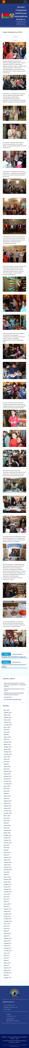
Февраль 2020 (7, 879)
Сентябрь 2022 (8, 813)
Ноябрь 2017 (7, 945)
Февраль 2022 (7, 830)
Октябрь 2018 (7, 918)
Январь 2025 (7, 744)
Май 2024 (6, 764)
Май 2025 (6, 734)
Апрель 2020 (7, 877)
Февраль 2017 (7, 967)
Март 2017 (6, 965)
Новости (15, 40)
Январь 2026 (7, 715)
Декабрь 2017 (7, 943)
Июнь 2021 (7, 847)
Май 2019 (6, 901)
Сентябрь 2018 (8, 921)
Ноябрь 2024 (7, 749)
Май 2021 (6, 850)
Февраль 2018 (7, 938)
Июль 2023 (7, 788)
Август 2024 (7, 756)
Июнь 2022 (7, 820)
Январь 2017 (7, 970)
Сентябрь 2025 (8, 724)
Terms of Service (14, 1046)
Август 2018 (7, 923)
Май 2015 (6, 975)
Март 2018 (6, 936)
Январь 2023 (7, 803)
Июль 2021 (7, 845)
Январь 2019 (7, 911)
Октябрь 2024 (7, 751)
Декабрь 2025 (7, 717)
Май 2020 (6, 874)
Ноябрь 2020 (7, 864)
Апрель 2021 (7, 852)
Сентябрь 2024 (8, 754)
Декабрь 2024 (7, 747)
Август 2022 (7, 815)
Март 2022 (6, 828)
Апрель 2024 (7, 766)
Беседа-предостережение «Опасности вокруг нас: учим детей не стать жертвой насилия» (15, 684)
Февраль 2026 (7, 712)
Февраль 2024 (7, 771)
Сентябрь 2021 (8, 842)
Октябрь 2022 (7, 810)
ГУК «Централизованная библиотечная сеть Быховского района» (14, 1041)
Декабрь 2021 (7, 835)
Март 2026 (6, 710)
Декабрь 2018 (7, 913)
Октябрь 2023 (7, 781)
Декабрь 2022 (7, 805)
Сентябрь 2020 (8, 869)
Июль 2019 (7, 896)
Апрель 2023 (7, 796)
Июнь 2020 (7, 872)
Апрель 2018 (7, 933)
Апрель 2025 (7, 737)
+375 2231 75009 (10, 1018)
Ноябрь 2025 (7, 720)
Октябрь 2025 (7, 722)
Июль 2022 (7, 818)
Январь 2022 (7, 832)
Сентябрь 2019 (8, 891)
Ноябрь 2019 (7, 886)
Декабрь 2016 (7, 972)
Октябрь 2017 (7, 948)
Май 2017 (6, 960)
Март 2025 (6, 739)
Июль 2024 (7, 759)
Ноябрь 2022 (7, 808)
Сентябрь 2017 (8, 950)
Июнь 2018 (7, 928)
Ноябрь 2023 (7, 778)
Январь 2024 (7, 774)
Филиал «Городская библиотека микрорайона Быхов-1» (21, 13)
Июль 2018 (7, 926)
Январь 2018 (7, 940)
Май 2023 (6, 793)
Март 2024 (6, 769)
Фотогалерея (15, 541)
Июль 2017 (7, 955)
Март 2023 (6, 798)
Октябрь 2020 (7, 867)
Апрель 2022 (7, 825)
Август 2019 (7, 894)
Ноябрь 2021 (7, 837)
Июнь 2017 (7, 958)
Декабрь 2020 (7, 862)
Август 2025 (7, 727)
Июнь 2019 (7, 899)
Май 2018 (6, 931)
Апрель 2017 (7, 963)
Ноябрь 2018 (7, 916)
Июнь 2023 (7, 791)
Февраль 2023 (7, 801)
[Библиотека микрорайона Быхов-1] (14, 997)
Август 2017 (7, 953)
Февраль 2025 (7, 742)
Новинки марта (8, 697)
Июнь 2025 (7, 732)
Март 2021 (6, 855)
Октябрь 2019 (7, 889)
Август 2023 (7, 786)
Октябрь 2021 (7, 840)
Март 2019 (6, 906)
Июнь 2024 (7, 761)
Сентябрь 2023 (8, 783)
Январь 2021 (7, 859)
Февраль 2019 (7, 909)
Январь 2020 (7, 882)
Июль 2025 (7, 729)
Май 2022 (6, 823)
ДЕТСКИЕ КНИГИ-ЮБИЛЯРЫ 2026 (12, 699)
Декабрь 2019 (7, 884)
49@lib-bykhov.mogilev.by (12, 1020)
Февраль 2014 (7, 977)
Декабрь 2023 (7, 776)
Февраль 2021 (7, 857)
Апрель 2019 (7, 904)
